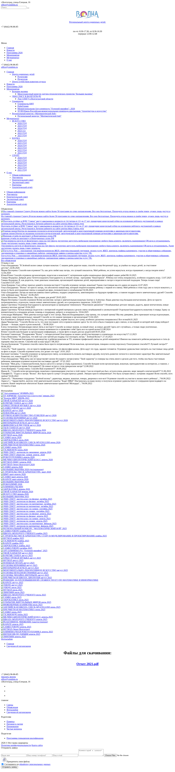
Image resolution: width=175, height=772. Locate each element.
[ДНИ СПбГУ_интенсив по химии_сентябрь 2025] (25, 511)
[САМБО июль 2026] (11, 437)
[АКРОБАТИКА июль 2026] (15, 440)
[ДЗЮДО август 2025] (12, 585)
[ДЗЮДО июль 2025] (11, 587)
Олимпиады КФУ (26, 104)
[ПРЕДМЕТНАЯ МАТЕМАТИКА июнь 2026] (23, 445)
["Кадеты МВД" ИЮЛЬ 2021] (15, 398)
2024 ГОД (22, 128)
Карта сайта (37, 745)
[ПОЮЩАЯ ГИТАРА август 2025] (17, 563)
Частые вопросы (14, 729)
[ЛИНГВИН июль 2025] (12, 592)
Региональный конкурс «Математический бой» (34, 113)
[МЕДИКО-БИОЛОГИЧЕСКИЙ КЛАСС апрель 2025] (27, 617)
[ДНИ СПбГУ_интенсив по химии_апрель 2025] (24, 521)
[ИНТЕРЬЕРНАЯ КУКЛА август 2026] (20, 423)
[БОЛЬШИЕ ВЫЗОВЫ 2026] (15, 482)
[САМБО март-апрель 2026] (14, 477)
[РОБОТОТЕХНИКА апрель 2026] (18, 457)
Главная (10, 48)
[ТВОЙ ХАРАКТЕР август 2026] (17, 400)
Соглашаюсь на (27, 764)
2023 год (22, 131)
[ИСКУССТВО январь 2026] (15, 494)
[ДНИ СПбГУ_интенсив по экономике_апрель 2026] (26, 452)
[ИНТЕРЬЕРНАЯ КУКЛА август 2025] (20, 568)
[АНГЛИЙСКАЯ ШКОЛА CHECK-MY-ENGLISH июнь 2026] (30, 442)
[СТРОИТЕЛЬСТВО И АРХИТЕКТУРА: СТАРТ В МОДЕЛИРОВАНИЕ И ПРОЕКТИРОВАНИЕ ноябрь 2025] (54, 536)
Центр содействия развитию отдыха (29, 81)
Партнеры (16, 185)
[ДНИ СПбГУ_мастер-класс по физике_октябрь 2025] (26, 499)
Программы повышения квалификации (25, 738)
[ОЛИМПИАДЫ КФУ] (12, 486)
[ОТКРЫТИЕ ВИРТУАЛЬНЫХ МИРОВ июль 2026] (26, 432)
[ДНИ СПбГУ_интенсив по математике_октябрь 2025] (27, 506)
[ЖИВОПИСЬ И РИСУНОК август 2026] (21, 425)
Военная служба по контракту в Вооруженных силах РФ (27, 238)
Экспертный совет (20, 182)
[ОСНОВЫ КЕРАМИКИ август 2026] (19, 418)
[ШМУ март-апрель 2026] (13, 474)
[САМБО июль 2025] (11, 597)
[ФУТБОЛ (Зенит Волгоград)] (15, 629)
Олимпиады (17, 101)
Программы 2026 (15, 52)
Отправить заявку (9, 767)
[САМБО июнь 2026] (11, 447)
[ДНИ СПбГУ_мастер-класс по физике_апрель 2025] (26, 514)
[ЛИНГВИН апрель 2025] (13, 636)
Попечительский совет (22, 180)
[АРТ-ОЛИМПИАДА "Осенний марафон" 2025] (24, 550)
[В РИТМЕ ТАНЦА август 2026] (17, 403)
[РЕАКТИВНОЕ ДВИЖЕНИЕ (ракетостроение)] (24, 622)
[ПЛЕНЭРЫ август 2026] (13, 413)
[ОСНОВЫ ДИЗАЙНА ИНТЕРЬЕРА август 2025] (25, 575)
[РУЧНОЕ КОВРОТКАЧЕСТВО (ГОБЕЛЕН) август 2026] (28, 415)
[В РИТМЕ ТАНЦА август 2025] (17, 555)
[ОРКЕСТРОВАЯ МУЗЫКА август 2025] (21, 558)
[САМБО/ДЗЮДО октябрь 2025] (16, 548)
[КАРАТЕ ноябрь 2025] (12, 543)
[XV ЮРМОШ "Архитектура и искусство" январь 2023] (27, 396)
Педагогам (22, 79)
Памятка (10, 721)
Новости (11, 50)
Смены (10, 705)
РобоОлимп (23, 106)
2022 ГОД (22, 133)
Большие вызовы (20, 91)
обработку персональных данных (34, 764)
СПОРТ (15, 155)
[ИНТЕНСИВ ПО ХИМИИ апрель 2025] (20, 634)
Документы (17, 177)
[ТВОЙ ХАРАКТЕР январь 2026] (17, 491)
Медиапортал (13, 57)
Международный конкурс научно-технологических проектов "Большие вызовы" (55, 94)
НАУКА (16, 138)
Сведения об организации (19, 712)
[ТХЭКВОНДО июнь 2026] (14, 450)
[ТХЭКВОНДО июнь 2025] (14, 614)
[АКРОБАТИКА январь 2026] (15, 489)
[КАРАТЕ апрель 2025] (12, 624)
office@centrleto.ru (9, 5)
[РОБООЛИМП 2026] (11, 484)
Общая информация (21, 175)
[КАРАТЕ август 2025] (12, 582)
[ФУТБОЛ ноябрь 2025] (12, 538)
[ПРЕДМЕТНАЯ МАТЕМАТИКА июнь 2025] (23, 609)
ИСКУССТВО (19, 121)
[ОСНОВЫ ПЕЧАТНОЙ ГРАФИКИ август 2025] (24, 573)
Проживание (13, 726)
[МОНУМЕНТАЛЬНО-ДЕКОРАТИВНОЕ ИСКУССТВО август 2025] (34, 570)
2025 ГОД (22, 126)
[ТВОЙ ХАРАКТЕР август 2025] (17, 553)
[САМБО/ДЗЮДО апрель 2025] (16, 627)
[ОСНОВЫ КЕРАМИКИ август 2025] (19, 565)
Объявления (12, 707)
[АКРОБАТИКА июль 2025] (15, 600)
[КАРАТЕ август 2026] (12, 410)
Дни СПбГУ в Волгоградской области (35, 99)
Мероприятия (13, 55)
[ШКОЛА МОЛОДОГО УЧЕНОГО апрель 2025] (24, 619)
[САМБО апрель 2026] (12, 467)
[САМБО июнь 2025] (11, 612)
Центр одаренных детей (23, 74)
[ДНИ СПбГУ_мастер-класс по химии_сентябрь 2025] (26, 509)
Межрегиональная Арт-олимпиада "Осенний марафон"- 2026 (46, 108)
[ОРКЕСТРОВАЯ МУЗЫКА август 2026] (21, 405)
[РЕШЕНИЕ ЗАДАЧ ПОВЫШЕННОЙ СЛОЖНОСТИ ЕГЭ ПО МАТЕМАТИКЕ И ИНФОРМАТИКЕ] (49, 580)
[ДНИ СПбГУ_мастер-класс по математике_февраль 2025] (28, 523)
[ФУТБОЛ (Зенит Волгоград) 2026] (18, 464)
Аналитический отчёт (22, 187)
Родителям (22, 77)
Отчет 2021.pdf (87, 664)
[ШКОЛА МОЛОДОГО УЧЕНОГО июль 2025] (23, 595)
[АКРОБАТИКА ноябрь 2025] (15, 545)
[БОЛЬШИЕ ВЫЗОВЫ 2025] (15, 496)
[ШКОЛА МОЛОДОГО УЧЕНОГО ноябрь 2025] (24, 533)
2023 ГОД (22, 148)
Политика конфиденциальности (16, 745)
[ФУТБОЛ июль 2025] (11, 590)
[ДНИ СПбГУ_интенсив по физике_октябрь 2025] (25, 501)
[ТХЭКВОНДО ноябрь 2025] (15, 541)
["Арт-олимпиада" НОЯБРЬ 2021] (17, 393)
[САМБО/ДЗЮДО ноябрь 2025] (16, 531)
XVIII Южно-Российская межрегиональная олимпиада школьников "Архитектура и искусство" (62, 111)
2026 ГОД (22, 123)
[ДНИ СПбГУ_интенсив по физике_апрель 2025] (24, 516)
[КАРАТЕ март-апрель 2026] (14, 479)
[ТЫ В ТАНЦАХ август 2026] (15, 427)
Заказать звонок (8, 677)
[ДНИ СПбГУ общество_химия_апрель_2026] (23, 455)
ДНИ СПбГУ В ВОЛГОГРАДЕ (26, 96)
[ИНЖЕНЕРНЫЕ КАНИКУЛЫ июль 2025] (22, 604)
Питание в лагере (15, 724)
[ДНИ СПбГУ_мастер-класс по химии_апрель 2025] (26, 518)
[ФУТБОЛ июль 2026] (11, 435)
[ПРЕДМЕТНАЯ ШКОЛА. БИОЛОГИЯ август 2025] (26, 577)
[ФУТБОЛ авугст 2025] (12, 560)
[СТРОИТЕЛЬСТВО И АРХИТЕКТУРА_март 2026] (26, 472)
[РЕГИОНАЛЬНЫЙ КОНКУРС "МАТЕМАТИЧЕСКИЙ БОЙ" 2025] (34, 528)
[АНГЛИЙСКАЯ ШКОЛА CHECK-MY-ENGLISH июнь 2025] (30, 607)
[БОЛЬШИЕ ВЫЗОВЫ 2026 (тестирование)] (22, 469)
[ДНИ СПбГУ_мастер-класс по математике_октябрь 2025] (28, 504)
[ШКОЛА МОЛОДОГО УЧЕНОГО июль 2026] (23, 430)
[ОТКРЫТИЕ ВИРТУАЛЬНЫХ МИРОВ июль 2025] (26, 602)
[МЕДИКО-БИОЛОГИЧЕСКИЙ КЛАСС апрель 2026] (27, 459)
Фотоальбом (7, 639)
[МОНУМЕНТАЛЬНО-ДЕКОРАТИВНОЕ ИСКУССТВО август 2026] (34, 420)
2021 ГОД (22, 136)
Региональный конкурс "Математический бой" (40, 116)
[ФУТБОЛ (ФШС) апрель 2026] (16, 462)
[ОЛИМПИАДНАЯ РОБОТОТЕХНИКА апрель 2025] (27, 632)
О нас (9, 60)
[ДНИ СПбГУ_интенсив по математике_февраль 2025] (27, 526)
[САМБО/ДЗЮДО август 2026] (16, 408)
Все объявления (8, 260)
